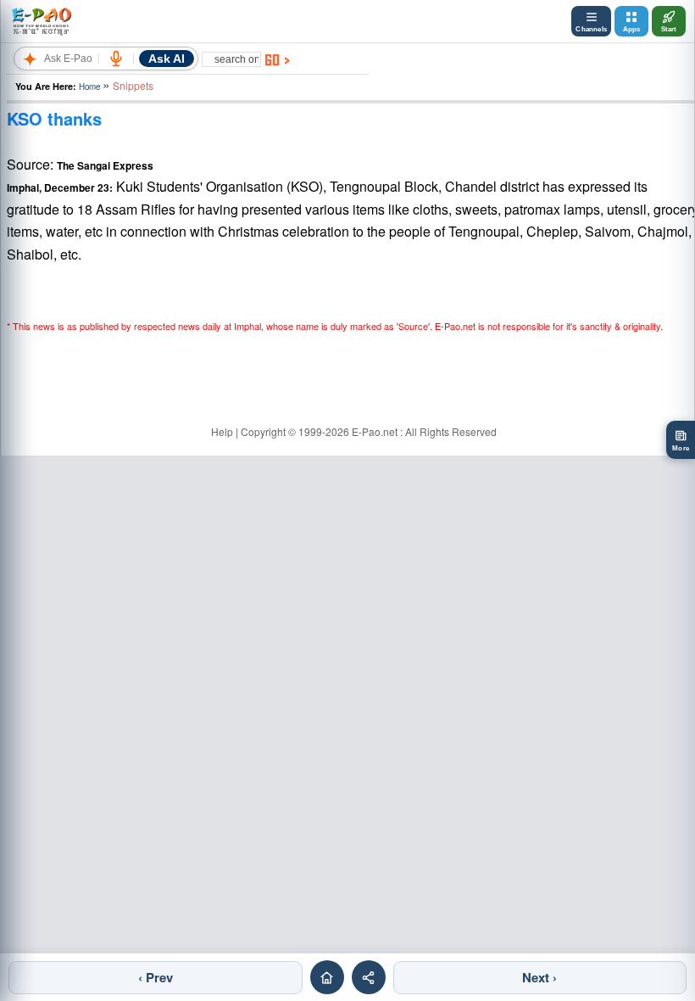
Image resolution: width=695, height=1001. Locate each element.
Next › (539, 977)
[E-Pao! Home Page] (41, 21)
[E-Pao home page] (327, 977)
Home (89, 86)
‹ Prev (155, 977)
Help (222, 431)
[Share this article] (369, 977)
